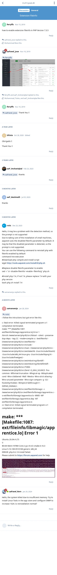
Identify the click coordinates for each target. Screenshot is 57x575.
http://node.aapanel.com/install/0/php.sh (26, 263)
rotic (7, 314)
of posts (28, 3)
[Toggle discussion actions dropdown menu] (54, 3)
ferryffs (8, 57)
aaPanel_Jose (11, 113)
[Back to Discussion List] (2, 3)
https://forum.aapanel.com (29, 455)
